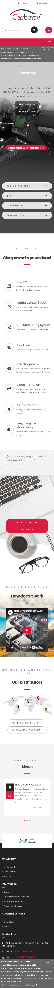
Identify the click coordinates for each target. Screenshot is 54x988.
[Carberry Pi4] (26, 123)
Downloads (17, 215)
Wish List (8, 876)
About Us (8, 892)
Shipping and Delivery (13, 901)
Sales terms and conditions (16, 896)
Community (17, 205)
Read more (38, 807)
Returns (7, 926)
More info (28, 104)
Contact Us (9, 922)
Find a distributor (27, 723)
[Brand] (27, 840)
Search (34, 29)
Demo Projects (19, 186)
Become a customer (28, 730)
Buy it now (28, 111)
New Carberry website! (28, 784)
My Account (9, 867)
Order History (10, 871)
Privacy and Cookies (13, 906)
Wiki (12, 195)
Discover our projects (28, 526)
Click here (36, 59)
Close (47, 50)
